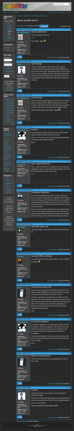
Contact (68, 12)
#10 (69, 319)
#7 (70, 224)
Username (7, 58)
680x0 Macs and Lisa (39, 16)
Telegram (10, 37)
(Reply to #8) (35, 284)
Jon (19, 193)
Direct (7, 88)
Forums (10, 12)
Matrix (9, 25)
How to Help (9, 229)
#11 (69, 353)
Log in (18, 25)
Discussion (26, 16)
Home (5, 12)
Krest (20, 287)
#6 (70, 190)
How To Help (51, 12)
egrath (6, 170)
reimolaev (7, 139)
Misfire (9, 29)
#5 (70, 161)
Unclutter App (9, 90)
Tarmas (21, 256)
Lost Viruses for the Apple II (8, 135)
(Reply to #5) (37, 190)
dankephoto (23, 130)
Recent (16, 12)
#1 (70, 29)
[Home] (16, 9)
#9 (70, 284)
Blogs (7, 178)
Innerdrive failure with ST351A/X (7, 155)
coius (20, 64)
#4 (70, 127)
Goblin (8, 117)
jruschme (21, 164)
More (12, 123)
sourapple (22, 227)
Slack (9, 35)
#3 (70, 95)
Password (7, 62)
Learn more (7, 40)
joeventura (7, 150)
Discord (10, 27)
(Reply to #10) (36, 353)
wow (32, 38)
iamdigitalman (23, 32)
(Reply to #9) (35, 319)
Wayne (6, 159)
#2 (70, 61)
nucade (6, 144)
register (24, 25)
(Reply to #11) (36, 387)
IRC (9, 23)
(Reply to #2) (37, 95)
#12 (69, 387)
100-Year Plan (60, 12)
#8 (70, 253)
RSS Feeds (9, 183)
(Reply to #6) (37, 224)
